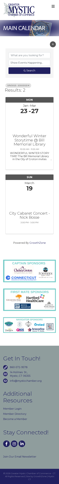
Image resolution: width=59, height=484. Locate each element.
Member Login (12, 408)
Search (30, 70)
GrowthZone (37, 242)
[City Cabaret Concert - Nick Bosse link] (29, 200)
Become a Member (15, 419)
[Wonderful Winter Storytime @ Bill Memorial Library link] (29, 123)
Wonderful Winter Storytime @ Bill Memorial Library (29, 140)
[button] (53, 44)
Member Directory (14, 413)
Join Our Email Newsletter (19, 456)
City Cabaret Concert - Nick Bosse (29, 215)
